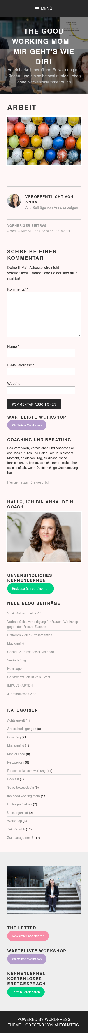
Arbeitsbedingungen (21, 728)
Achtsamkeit (16, 720)
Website (13, 383)
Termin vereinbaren (26, 991)
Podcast (13, 778)
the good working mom (23, 795)
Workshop (14, 820)
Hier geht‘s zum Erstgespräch (28, 482)
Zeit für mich (16, 829)
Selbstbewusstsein (20, 787)
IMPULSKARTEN (20, 685)
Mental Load (16, 753)
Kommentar (17, 289)
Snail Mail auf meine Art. (24, 613)
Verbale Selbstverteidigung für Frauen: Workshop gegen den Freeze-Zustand (42, 624)
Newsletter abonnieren (28, 935)
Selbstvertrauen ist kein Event (28, 676)
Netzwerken (15, 762)
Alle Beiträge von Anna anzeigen (51, 207)
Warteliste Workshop (27, 425)
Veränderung (16, 660)
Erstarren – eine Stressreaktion (29, 634)
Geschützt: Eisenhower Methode (30, 651)
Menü (47, 8)
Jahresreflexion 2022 (22, 693)
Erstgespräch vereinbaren (30, 588)
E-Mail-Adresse (20, 364)
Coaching (14, 736)
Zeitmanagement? (20, 837)
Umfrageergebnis (19, 804)
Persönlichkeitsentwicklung (26, 770)
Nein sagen (15, 668)
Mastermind (15, 643)
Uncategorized (17, 812)
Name (13, 346)
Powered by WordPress (44, 1019)
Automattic (67, 1024)
